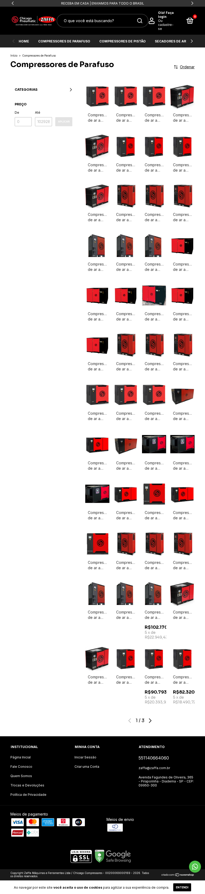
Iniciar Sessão (85, 757)
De (17, 112)
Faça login (166, 15)
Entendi (182, 887)
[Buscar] (139, 21)
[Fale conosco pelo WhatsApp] (195, 867)
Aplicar (64, 121)
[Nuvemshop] (178, 875)
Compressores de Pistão (122, 41)
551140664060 (154, 758)
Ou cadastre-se (166, 25)
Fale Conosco (21, 767)
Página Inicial (20, 757)
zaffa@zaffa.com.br (154, 768)
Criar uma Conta (86, 767)
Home (24, 41)
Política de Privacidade (28, 795)
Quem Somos (21, 776)
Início (13, 55)
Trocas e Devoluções (27, 785)
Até (37, 112)
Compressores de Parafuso (64, 41)
